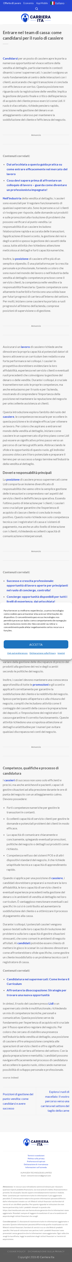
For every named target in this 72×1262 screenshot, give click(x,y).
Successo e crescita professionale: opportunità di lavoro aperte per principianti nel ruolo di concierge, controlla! (37, 585)
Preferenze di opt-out (36, 1161)
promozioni (41, 684)
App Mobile (42, 3)
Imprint (61, 653)
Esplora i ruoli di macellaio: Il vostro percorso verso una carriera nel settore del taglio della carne (55, 1101)
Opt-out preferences (17, 653)
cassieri (9, 780)
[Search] (36, 8)
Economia (28, 3)
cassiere (8, 416)
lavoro (25, 346)
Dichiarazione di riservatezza (36, 1164)
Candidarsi (10, 58)
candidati (24, 943)
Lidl (51, 1003)
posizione (22, 258)
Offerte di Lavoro (12, 3)
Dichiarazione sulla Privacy (43, 653)
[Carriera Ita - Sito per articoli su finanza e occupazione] (36, 18)
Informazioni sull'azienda (36, 1167)
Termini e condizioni (36, 1155)
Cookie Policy (16, 1251)
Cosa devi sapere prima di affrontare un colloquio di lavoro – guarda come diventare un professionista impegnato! (37, 185)
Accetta (35, 644)
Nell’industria (12, 198)
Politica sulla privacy (36, 1158)
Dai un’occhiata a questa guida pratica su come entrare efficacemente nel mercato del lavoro (37, 169)
